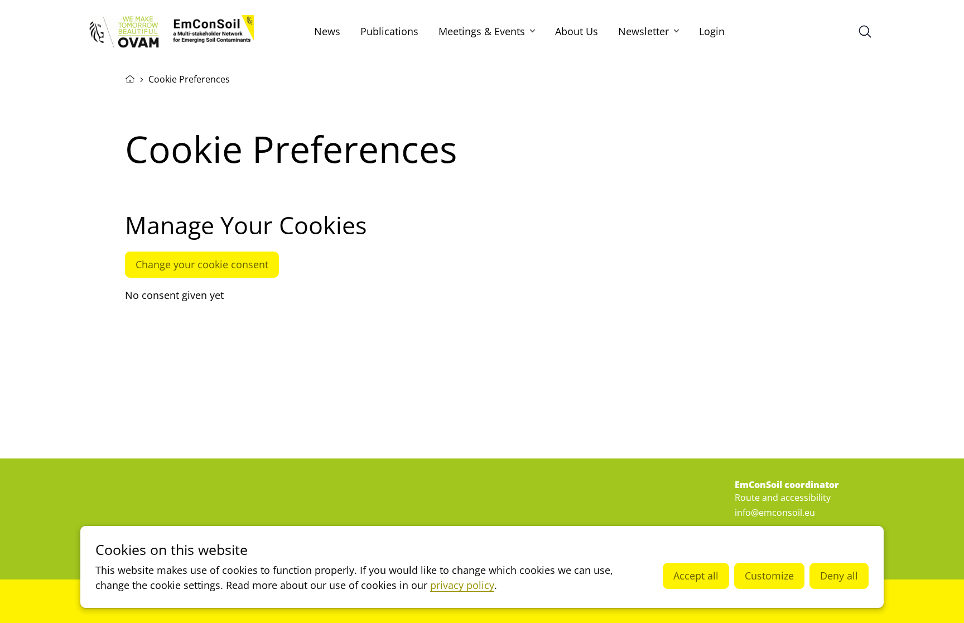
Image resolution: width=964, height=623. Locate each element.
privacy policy (462, 585)
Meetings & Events (481, 31)
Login (712, 31)
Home (130, 78)
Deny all (839, 575)
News (327, 31)
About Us (576, 31)
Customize (769, 575)
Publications (389, 31)
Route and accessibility (783, 497)
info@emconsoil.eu (775, 512)
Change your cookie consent (202, 264)
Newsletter (643, 31)
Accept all (696, 575)
